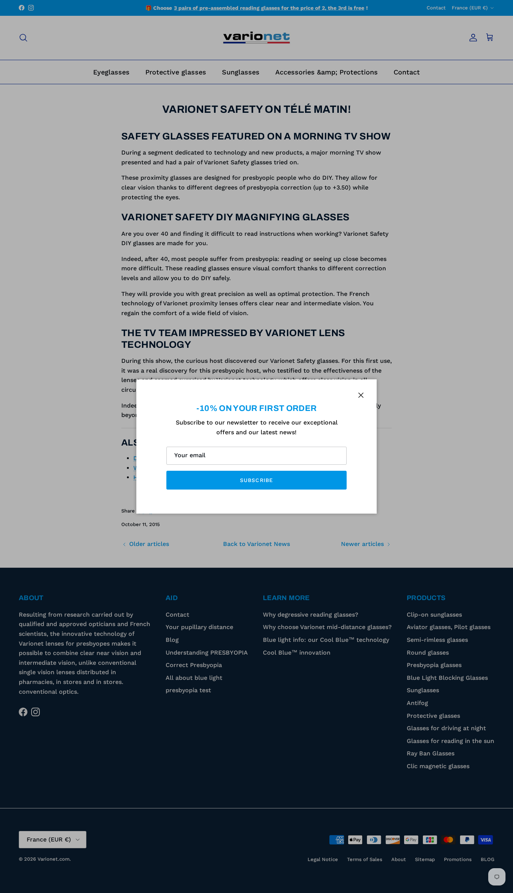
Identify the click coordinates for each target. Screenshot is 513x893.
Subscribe (256, 480)
